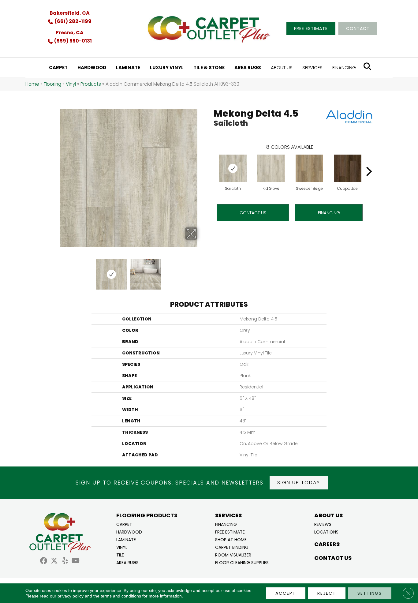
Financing (226, 523)
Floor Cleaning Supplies (242, 562)
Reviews (322, 523)
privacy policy (71, 596)
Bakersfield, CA (70, 13)
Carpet (124, 523)
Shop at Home (231, 539)
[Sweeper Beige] (309, 168)
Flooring (52, 84)
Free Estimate (230, 531)
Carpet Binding (231, 546)
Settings (369, 593)
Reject (326, 593)
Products (90, 84)
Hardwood (129, 531)
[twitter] (54, 561)
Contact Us (253, 213)
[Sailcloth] (233, 168)
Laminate (126, 539)
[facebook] (43, 561)
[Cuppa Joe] (347, 168)
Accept (285, 593)
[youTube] (75, 561)
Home (32, 84)
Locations (326, 531)
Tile (120, 554)
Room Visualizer (233, 554)
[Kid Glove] (271, 168)
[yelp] (65, 561)
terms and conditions (121, 596)
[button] (299, 482)
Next (201, 271)
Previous (55, 271)
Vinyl (71, 84)
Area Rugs (127, 562)
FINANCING (329, 213)
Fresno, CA (70, 32)
